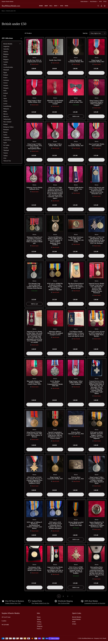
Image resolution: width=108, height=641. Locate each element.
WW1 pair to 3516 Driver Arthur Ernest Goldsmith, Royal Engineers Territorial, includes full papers (55, 525)
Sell (50, 5)
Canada (5, 62)
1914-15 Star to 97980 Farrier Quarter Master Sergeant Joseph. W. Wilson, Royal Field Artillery (75, 570)
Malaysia (6, 109)
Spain (5, 142)
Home (41, 5)
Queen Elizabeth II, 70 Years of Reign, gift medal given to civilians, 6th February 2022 (96, 524)
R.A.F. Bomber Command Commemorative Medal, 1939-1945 (55, 383)
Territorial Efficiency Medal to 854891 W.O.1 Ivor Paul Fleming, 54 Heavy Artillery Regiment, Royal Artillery (55, 240)
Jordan (5, 101)
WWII (104, 1)
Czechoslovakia (8, 67)
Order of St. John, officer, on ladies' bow (76, 101)
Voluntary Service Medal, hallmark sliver (34, 188)
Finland (5, 75)
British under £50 (11, 11)
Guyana (5, 85)
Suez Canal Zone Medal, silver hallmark (96, 144)
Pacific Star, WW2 (55, 60)
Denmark (6, 70)
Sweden (5, 148)
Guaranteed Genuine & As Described (94, 603)
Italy (4, 96)
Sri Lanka (6, 145)
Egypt (5, 72)
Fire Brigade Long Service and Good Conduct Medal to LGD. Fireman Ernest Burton (34, 286)
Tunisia (5, 153)
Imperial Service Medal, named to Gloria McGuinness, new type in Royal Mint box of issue (55, 569)
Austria (5, 51)
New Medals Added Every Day (40, 603)
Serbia (5, 135)
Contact (39, 624)
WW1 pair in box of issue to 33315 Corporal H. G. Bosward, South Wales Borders (97, 334)
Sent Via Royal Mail (63, 603)
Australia (6, 49)
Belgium (6, 54)
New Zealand (7, 122)
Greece (5, 83)
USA (4, 158)
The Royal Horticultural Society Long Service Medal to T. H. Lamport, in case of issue (76, 286)
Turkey (5, 155)
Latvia (5, 103)
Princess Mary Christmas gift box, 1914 (76, 432)
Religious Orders (8, 127)
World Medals (93, 1)
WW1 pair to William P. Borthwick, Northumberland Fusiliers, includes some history (34, 525)
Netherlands (7, 119)
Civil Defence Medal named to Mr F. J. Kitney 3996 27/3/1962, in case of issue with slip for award (76, 334)
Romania (6, 129)
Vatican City (7, 161)
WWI (100, 1)
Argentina (6, 46)
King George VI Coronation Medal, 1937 (96, 61)
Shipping (39, 626)
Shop (46, 5)
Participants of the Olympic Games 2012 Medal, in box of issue (34, 568)
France (5, 77)
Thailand (6, 150)
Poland (5, 124)
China (5, 64)
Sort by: (85, 33)
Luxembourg (7, 106)
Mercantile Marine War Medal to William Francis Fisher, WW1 (34, 382)
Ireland (5, 93)
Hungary (6, 88)
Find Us (39, 628)
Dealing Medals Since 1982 (13, 603)
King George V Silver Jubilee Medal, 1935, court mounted (76, 382)
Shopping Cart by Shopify (100, 638)
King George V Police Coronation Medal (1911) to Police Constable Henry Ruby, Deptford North (96, 480)
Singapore (6, 137)
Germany (6, 80)
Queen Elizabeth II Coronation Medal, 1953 (75, 61)
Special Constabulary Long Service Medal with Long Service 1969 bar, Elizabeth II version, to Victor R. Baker (55, 435)
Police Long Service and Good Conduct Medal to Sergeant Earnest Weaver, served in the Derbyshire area (96, 190)
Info (55, 5)
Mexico (5, 114)
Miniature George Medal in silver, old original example (55, 102)
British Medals (84, 1)
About (39, 619)
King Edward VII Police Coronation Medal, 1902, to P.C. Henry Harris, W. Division (34, 434)
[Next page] (72, 596)
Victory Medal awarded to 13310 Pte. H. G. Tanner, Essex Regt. (75, 523)
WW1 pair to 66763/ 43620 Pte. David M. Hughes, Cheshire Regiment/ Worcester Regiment (96, 435)
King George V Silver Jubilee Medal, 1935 (34, 101)
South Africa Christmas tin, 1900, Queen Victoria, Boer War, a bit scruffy (76, 239)
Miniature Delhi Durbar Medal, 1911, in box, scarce (75, 189)
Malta (5, 111)
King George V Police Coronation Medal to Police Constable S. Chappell (96, 103)
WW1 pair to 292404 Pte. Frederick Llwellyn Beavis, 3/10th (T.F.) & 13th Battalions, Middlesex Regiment (55, 286)
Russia (5, 132)
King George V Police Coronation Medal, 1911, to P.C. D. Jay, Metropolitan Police (34, 146)
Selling (39, 621)
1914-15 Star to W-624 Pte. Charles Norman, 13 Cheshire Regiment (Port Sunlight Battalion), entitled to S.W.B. (34, 480)
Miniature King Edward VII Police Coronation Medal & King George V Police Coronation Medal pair (34, 240)
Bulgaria (6, 59)
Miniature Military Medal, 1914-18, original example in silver (55, 333)
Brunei (5, 57)
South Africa (7, 140)
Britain (34, 57)
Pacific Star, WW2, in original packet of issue (34, 61)
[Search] (98, 5)
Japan (5, 98)
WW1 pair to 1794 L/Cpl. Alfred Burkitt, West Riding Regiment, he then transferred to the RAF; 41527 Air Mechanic (97, 240)
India (4, 90)
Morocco (6, 116)
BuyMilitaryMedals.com (87, 638)
